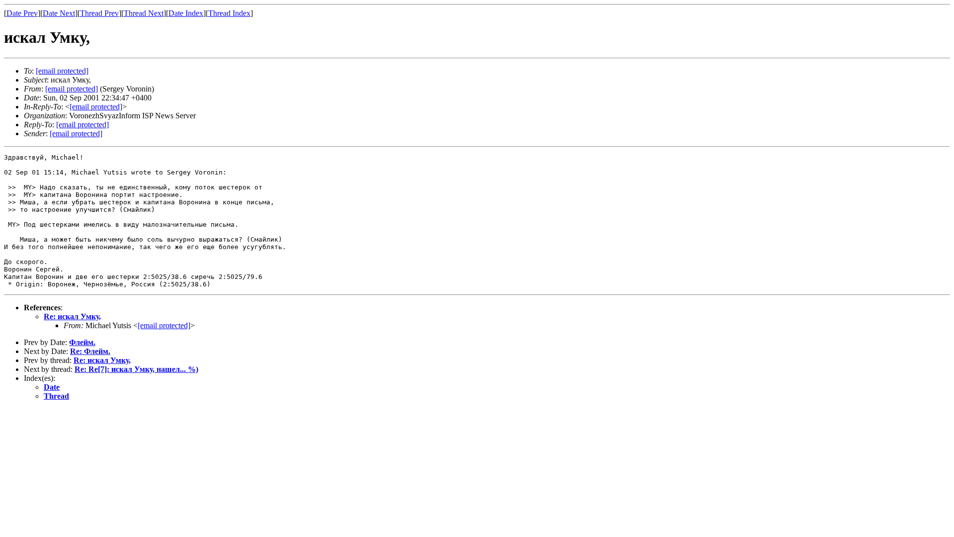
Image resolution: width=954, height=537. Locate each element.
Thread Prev (99, 13)
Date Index (185, 13)
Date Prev (22, 13)
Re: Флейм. (90, 351)
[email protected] (164, 325)
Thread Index (229, 13)
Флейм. (82, 342)
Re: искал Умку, (72, 316)
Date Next (59, 13)
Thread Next (143, 13)
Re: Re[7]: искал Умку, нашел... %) (136, 369)
